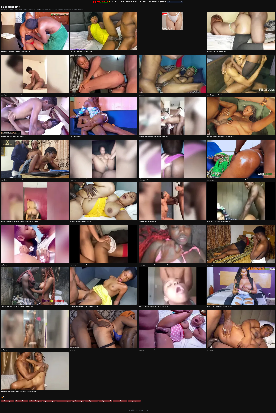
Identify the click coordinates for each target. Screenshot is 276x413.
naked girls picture (91, 401)
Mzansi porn (143, 2)
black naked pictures (22, 401)
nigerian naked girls (78, 401)
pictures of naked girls (63, 401)
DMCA (141, 409)
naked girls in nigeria (105, 401)
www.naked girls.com (120, 401)
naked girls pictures (134, 401)
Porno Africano (131, 2)
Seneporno (153, 2)
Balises (122, 2)
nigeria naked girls (49, 401)
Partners (134, 409)
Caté (115, 2)
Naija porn (162, 2)
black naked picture (7, 401)
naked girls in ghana (36, 401)
